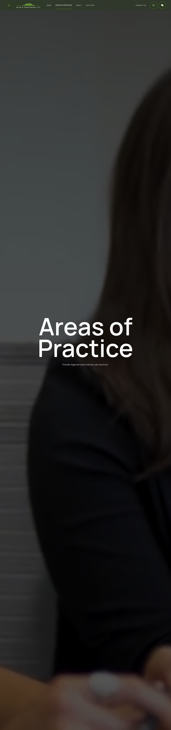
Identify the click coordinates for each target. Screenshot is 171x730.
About (79, 5)
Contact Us (141, 5)
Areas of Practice (63, 5)
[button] (162, 5)
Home (49, 5)
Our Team (90, 5)
